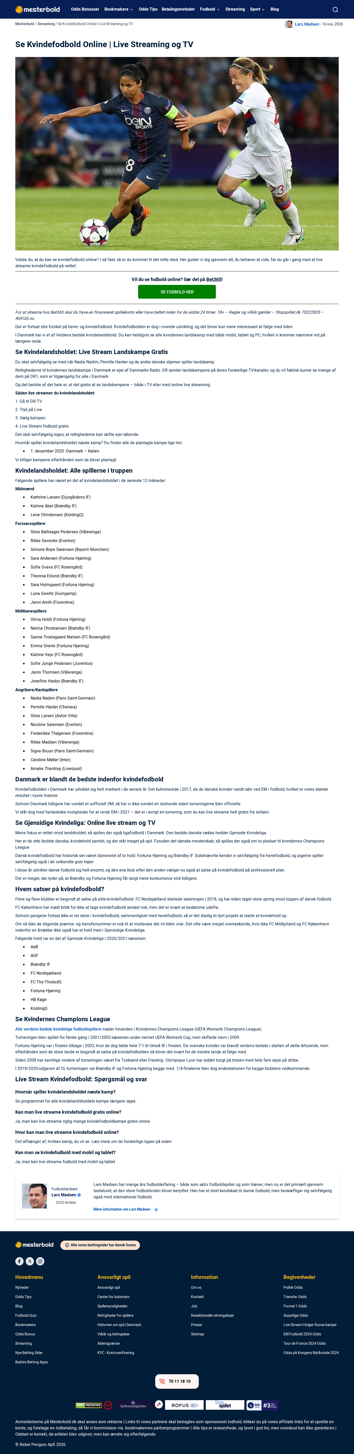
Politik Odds (293, 1287)
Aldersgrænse (108, 1343)
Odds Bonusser (85, 9)
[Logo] (37, 1246)
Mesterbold (24, 24)
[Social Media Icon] (19, 1261)
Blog (275, 9)
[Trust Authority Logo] (133, 1405)
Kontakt (197, 1297)
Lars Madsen (307, 24)
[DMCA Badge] (89, 1405)
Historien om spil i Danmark (119, 1325)
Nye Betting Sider (29, 1353)
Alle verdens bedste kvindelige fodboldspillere (58, 1029)
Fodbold (207, 9)
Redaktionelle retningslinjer (212, 1315)
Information (204, 1277)
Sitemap (197, 1334)
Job (194, 1306)
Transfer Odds (295, 1297)
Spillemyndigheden (112, 1306)
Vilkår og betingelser (113, 1334)
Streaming (235, 9)
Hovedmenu (29, 1277)
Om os (196, 1287)
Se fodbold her (177, 292)
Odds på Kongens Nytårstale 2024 (311, 1353)
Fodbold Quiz (26, 1315)
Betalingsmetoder (178, 9)
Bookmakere (116, 9)
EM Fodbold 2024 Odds (302, 1334)
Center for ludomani (113, 1297)
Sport (255, 9)
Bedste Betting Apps (31, 1362)
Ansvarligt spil (113, 1277)
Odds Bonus (25, 1334)
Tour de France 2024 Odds (305, 1343)
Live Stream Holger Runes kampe (310, 1325)
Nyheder (22, 1287)
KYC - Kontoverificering (115, 1353)
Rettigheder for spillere (115, 1315)
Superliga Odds (296, 1315)
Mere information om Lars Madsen (122, 1209)
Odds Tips (148, 9)
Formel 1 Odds (295, 1306)
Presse (196, 1325)
